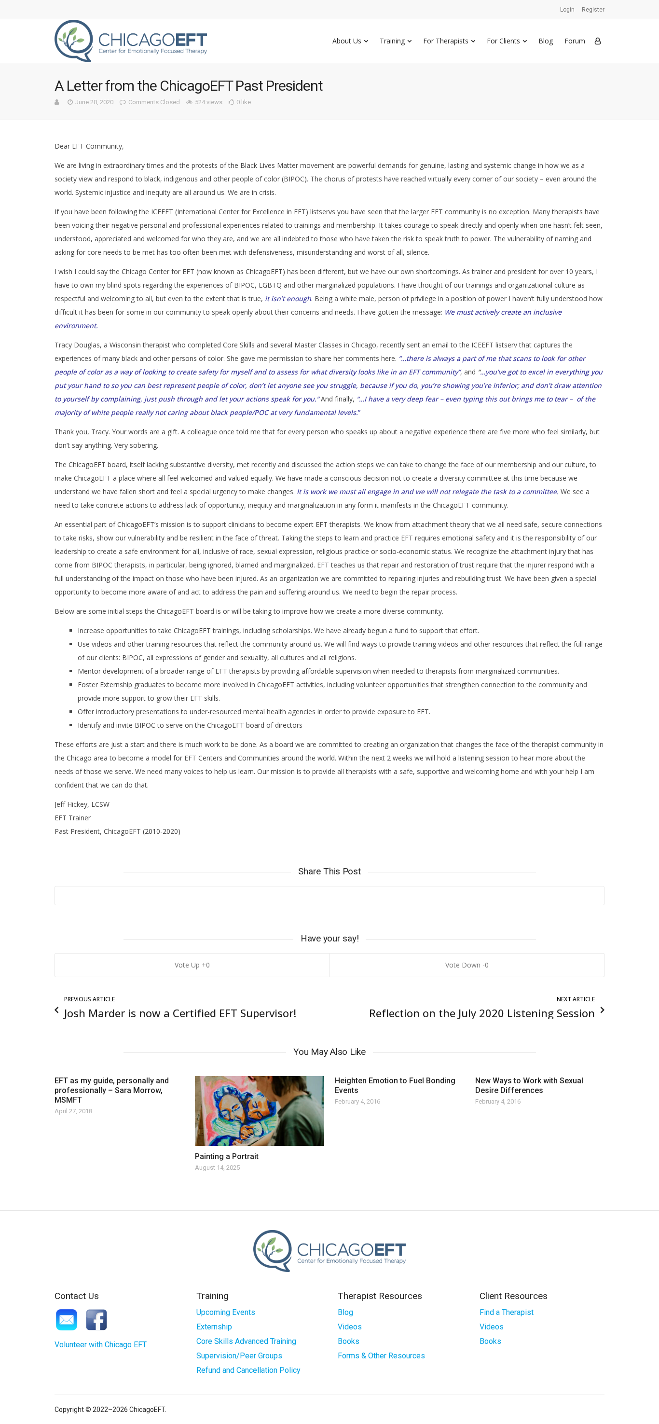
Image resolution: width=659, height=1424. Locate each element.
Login (567, 9)
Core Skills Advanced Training (246, 1341)
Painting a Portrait (227, 1156)
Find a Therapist (507, 1312)
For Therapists (445, 40)
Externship (214, 1326)
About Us (346, 40)
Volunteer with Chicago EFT (101, 1344)
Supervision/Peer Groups (239, 1355)
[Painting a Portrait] (259, 1111)
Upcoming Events (225, 1312)
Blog (545, 40)
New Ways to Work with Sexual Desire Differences (529, 1085)
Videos (350, 1326)
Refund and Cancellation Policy (248, 1370)
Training (392, 40)
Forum (574, 40)
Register (593, 9)
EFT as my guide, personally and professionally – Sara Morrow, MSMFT (112, 1090)
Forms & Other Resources (381, 1355)
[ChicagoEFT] (131, 41)
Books (348, 1341)
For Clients (503, 40)
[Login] (597, 41)
